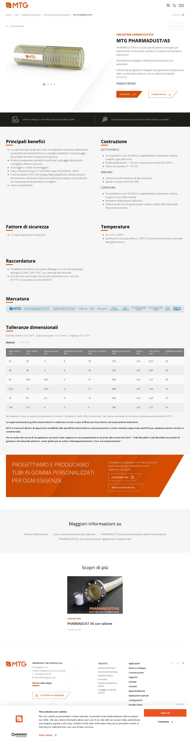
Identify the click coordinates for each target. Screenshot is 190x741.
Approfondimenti (137, 691)
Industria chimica (105, 675)
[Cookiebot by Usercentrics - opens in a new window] (19, 735)
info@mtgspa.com (47, 677)
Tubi (16, 15)
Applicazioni (134, 663)
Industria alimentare (107, 668)
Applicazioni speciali (123, 487)
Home (8, 15)
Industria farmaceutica (31, 15)
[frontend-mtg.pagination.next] (180, 26)
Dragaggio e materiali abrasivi (107, 691)
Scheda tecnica (159, 94)
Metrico (10, 342)
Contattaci (124, 94)
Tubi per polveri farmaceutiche (57, 15)
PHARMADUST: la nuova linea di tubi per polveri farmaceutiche (133, 534)
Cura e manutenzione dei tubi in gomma (74, 534)
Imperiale (24, 342)
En (177, 663)
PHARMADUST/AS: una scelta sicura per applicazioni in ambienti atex (95, 539)
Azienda (132, 681)
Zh (172, 663)
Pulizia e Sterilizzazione (36, 534)
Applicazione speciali (138, 695)
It (183, 663)
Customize (163, 721)
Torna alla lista (17, 26)
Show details (45, 735)
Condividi (176, 15)
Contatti (133, 686)
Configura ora (119, 477)
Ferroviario (102, 679)
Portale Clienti (135, 704)
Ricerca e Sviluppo (137, 668)
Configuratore (135, 700)
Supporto (133, 677)
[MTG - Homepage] (17, 5)
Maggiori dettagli (126, 83)
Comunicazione (136, 672)
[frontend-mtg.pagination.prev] (172, 26)
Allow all (165, 713)
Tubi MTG (102, 663)
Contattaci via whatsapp (52, 695)
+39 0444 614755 (42, 674)
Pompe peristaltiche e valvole (107, 684)
